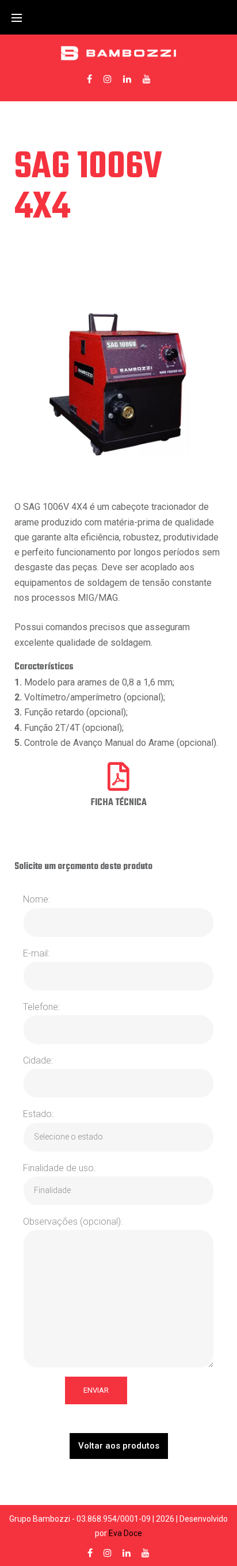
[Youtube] (147, 79)
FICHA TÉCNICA (119, 802)
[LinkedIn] (127, 79)
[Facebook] (89, 79)
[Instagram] (108, 79)
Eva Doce (125, 1533)
